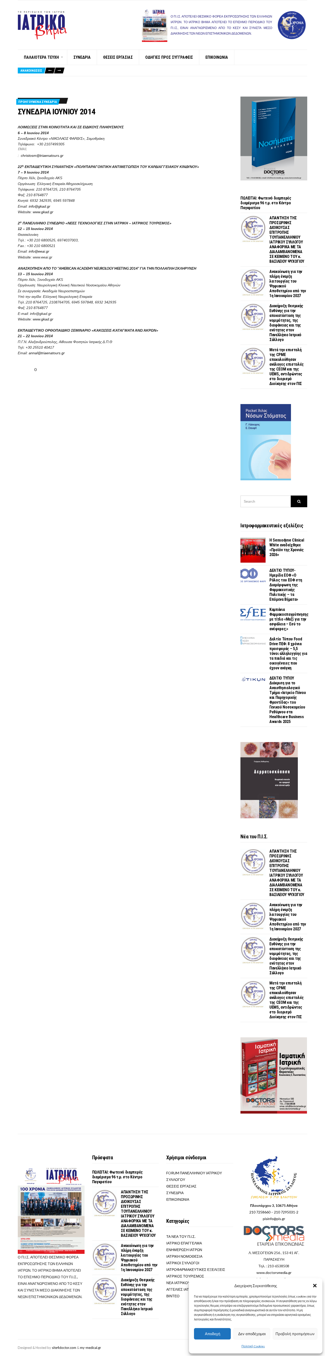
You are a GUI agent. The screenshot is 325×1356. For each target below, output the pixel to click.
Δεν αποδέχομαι (252, 1334)
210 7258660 (259, 1212)
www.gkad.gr (43, 212)
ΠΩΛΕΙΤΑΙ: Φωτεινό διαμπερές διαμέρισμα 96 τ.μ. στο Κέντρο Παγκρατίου (265, 203)
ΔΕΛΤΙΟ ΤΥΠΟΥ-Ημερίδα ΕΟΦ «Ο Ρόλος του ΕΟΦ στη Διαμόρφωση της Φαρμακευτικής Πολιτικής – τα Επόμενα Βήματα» (285, 585)
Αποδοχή (212, 1334)
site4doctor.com (64, 1348)
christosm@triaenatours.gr (42, 155)
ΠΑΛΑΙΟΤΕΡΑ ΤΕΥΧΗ (41, 57)
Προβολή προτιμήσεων (295, 1334)
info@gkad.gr (39, 206)
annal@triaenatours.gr (47, 353)
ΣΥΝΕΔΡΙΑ (82, 57)
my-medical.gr (90, 1348)
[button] (314, 1285)
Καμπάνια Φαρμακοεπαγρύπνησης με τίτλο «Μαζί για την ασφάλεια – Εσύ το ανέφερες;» (288, 619)
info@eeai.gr (39, 251)
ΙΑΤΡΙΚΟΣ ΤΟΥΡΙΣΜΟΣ (185, 1276)
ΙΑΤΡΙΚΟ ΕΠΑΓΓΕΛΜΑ (184, 1243)
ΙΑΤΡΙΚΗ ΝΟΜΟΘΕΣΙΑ (184, 1256)
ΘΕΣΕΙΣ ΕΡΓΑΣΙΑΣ (118, 57)
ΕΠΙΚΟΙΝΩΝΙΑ (216, 57)
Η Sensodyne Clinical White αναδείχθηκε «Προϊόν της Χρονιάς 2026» (286, 547)
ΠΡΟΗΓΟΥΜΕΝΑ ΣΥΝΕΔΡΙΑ (37, 102)
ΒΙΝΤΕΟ (173, 1296)
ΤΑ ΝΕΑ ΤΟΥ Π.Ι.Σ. (181, 1236)
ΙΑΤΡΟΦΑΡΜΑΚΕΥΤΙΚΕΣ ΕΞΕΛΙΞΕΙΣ (195, 1269)
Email (22, 149)
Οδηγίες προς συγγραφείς (169, 57)
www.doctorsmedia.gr (273, 1272)
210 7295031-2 (286, 1212)
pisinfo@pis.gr (274, 1218)
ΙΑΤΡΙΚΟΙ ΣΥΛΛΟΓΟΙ (182, 1263)
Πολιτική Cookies (253, 1346)
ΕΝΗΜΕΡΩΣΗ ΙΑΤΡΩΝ (184, 1249)
